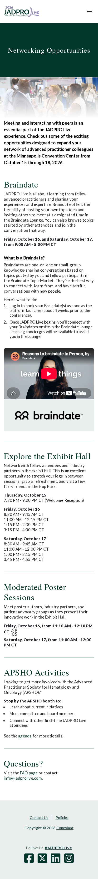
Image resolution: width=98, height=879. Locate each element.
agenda (25, 735)
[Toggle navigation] (89, 11)
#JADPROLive (58, 847)
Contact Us (39, 817)
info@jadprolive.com (23, 778)
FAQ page (29, 772)
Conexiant (65, 827)
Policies (62, 817)
